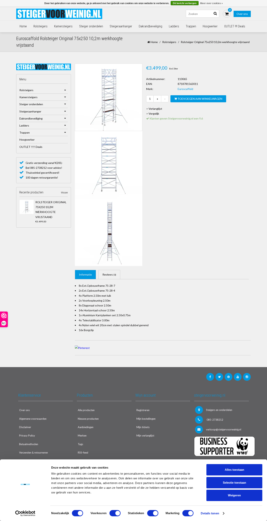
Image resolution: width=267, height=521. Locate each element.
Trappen (191, 26)
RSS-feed (83, 452)
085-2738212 (214, 419)
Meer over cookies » (211, 3)
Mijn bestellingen (146, 418)
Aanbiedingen (85, 427)
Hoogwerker (210, 26)
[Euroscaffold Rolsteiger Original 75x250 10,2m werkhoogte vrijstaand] (26, 207)
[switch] (115, 513)
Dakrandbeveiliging (150, 26)
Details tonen (210, 513)
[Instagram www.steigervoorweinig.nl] (247, 377)
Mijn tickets (143, 427)
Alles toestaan (234, 469)
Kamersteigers (63, 26)
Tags (80, 444)
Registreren (143, 410)
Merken (82, 435)
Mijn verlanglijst (145, 435)
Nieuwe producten (88, 418)
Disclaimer (25, 427)
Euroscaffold (185, 89)
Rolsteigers (40, 26)
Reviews (109, 274)
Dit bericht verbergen (184, 3)
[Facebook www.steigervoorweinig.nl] (210, 377)
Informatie (85, 274)
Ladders (174, 26)
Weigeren (234, 495)
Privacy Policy (27, 435)
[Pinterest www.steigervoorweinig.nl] (228, 377)
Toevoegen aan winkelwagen (199, 98)
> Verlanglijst (154, 108)
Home (23, 26)
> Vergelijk (152, 113)
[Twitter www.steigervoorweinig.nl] (219, 377)
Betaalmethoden (28, 444)
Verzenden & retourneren (33, 452)
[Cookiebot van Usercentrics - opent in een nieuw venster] (25, 513)
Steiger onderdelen (91, 26)
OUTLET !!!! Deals (234, 26)
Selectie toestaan (234, 482)
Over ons (242, 13)
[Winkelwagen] (227, 14)
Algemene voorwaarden (33, 418)
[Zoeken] (215, 13)
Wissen (64, 192)
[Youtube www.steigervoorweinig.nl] (238, 377)
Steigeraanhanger (121, 26)
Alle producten (86, 410)
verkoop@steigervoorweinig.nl (223, 429)
